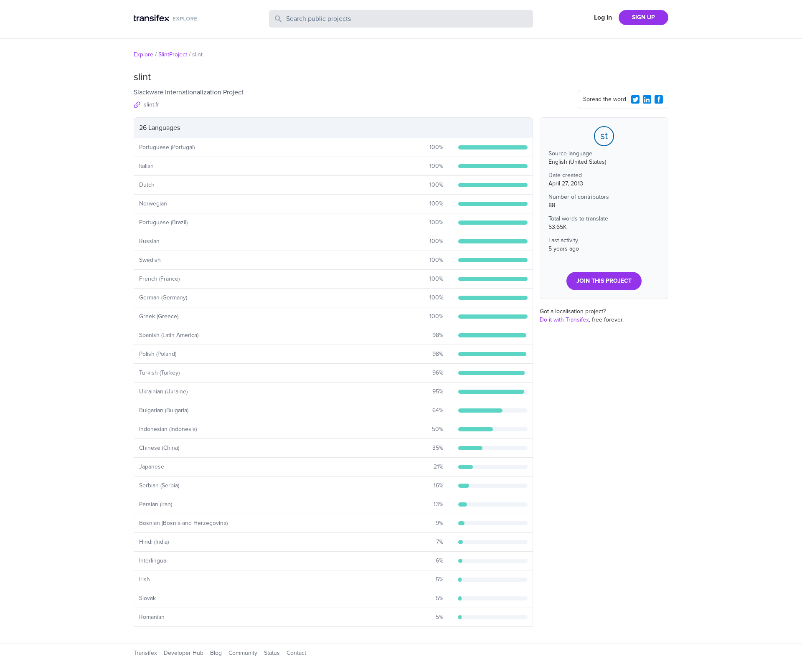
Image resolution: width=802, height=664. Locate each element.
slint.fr (151, 104)
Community (242, 652)
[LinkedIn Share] (647, 99)
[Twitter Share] (635, 99)
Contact (296, 652)
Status (272, 652)
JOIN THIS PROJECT (604, 280)
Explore (143, 54)
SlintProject (172, 54)
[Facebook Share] (659, 99)
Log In (603, 17)
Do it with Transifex (564, 319)
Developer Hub (183, 652)
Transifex (145, 652)
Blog (216, 652)
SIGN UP (643, 17)
